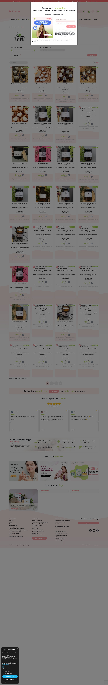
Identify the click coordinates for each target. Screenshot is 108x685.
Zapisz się (71, 26)
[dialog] (10, 665)
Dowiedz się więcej (5, 664)
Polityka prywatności (58, 33)
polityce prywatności (58, 32)
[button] (10, 682)
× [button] (17, 648)
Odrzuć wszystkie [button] (10, 679)
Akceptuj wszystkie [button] (10, 676)
